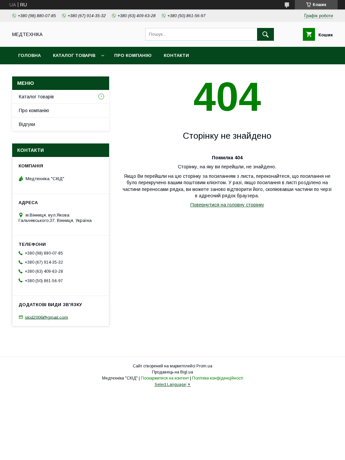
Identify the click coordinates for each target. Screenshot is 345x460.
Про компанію (133, 55)
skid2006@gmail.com (46, 317)
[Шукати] (265, 34)
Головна (29, 55)
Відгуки (27, 124)
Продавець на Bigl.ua (172, 372)
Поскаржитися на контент (165, 378)
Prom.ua (204, 366)
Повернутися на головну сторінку (227, 204)
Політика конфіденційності (217, 378)
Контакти (176, 55)
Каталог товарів (74, 55)
